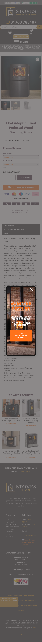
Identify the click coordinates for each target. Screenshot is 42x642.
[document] (21, 321)
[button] (32, 290)
